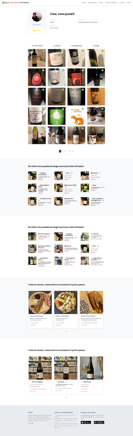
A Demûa (95, 234)
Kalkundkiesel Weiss (43, 186)
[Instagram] (28, 423)
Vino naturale (92, 2)
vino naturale (98, 415)
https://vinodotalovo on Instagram (88, 22)
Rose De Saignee (37, 382)
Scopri (84, 2)
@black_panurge (68, 264)
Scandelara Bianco (43, 259)
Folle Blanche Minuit (70, 259)
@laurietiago (41, 238)
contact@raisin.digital (61, 423)
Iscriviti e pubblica (111, 2)
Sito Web (81, 20)
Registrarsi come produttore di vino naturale (67, 418)
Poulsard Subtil (71, 186)
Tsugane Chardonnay (42, 174)
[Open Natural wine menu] (97, 3)
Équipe (56, 426)
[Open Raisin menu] (103, 3)
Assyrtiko (62, 382)
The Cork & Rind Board (36, 316)
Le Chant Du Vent (45, 199)
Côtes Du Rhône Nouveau (44, 247)
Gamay (95, 173)
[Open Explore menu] (86, 3)
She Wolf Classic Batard (88, 316)
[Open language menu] (125, 3)
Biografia (53, 25)
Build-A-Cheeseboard (62, 316)
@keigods (40, 179)
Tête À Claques (45, 234)
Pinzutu (68, 246)
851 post (58, 46)
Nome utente (53, 20)
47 (70, 151)
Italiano (121, 2)
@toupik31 (40, 252)
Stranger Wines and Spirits (90, 323)
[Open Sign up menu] (117, 3)
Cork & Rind (35, 323)
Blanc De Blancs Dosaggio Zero (97, 199)
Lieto (69, 173)
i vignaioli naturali (45, 415)
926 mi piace (38, 46)
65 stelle (96, 46)
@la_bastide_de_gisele (96, 238)
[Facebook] (32, 423)
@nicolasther (41, 266)
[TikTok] (30, 423)
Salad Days (87, 382)
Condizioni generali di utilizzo (66, 426)
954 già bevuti (77, 46)
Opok (94, 185)
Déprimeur (69, 198)
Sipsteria (85, 389)
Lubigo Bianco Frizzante (96, 259)
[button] (65, 331)
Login (128, 2)
